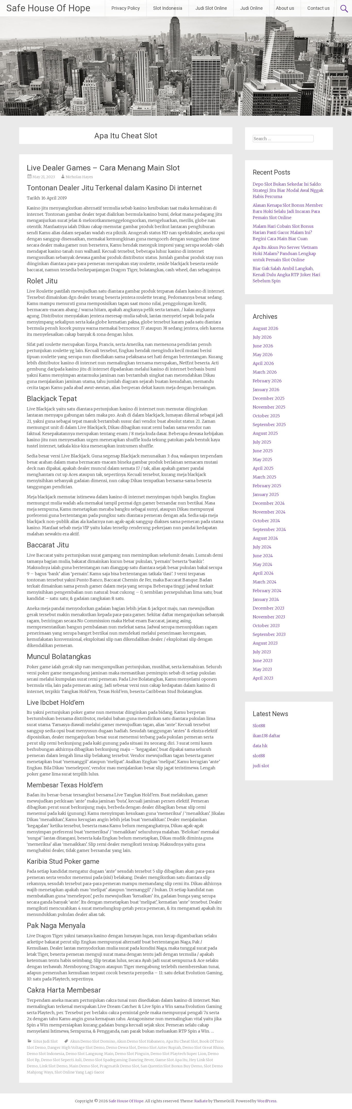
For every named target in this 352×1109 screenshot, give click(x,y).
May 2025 (262, 459)
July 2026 (262, 337)
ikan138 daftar (266, 735)
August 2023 (265, 643)
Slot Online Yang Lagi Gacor (79, 1072)
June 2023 (262, 660)
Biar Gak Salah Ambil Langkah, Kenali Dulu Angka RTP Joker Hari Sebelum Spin (286, 274)
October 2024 (266, 520)
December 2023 (268, 608)
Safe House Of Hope (48, 8)
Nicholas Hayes (79, 177)
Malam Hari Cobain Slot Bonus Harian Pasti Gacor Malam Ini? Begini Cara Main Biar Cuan (283, 232)
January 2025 (266, 494)
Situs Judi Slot (45, 1041)
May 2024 (262, 564)
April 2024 (263, 573)
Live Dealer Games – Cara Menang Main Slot (103, 167)
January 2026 (266, 389)
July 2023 (262, 651)
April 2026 (263, 363)
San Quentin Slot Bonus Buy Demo (171, 1066)
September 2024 (269, 529)
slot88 (259, 755)
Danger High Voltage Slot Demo (76, 1047)
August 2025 (265, 433)
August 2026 (265, 328)
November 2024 (269, 512)
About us (285, 8)
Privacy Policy (126, 8)
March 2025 (264, 477)
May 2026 (263, 354)
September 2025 (269, 424)
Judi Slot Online (211, 8)
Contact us (318, 8)
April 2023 (263, 678)
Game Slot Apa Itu (171, 1060)
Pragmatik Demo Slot (119, 1066)
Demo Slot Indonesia (45, 1053)
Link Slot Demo (53, 1066)
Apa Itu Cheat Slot (182, 1041)
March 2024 (264, 581)
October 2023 (266, 625)
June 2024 (263, 555)
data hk (260, 745)
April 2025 (263, 468)
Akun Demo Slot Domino (92, 1041)
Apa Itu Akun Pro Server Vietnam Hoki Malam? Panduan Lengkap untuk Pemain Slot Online (285, 253)
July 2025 (262, 442)
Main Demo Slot (83, 1066)
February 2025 (267, 485)
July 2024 (262, 546)
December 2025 (268, 398)
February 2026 (267, 380)
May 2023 (262, 669)
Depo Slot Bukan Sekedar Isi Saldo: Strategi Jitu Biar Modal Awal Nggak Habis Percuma (288, 190)
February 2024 (267, 590)
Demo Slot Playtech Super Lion (178, 1053)
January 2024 (266, 599)
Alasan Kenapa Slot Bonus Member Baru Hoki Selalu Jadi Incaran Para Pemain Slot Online (288, 211)
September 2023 (269, 634)
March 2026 (265, 372)
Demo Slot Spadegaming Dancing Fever (118, 1060)
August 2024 (265, 538)
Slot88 (259, 725)
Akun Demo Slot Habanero (140, 1041)
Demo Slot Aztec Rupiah (159, 1047)
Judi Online (251, 8)
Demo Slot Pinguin (132, 1053)
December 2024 (269, 503)
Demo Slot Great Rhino (203, 1047)
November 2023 (269, 616)
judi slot (261, 765)
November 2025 (269, 407)
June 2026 (263, 345)
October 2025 (266, 415)
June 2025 (263, 450)
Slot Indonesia (167, 8)
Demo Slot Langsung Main (89, 1053)
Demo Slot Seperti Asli (61, 1060)
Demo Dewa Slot (121, 1047)
